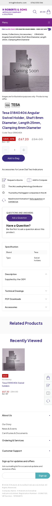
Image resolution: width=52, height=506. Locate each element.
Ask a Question (19, 217)
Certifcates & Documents (15, 433)
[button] (35, 12)
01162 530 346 (37, 3)
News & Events (9, 428)
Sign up (43, 475)
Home (4, 34)
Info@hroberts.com (17, 3)
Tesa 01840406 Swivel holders (13, 384)
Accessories (25, 34)
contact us (13, 201)
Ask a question (36, 199)
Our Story (6, 424)
